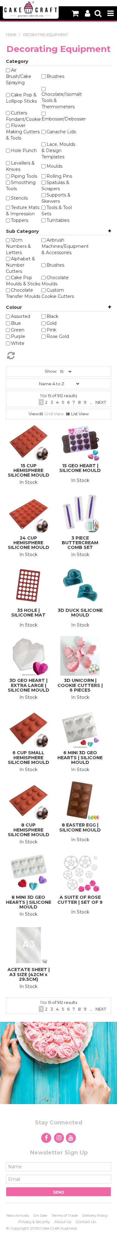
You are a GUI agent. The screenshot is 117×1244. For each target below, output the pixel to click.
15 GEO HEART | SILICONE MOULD (80, 468)
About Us (62, 1221)
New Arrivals (18, 1215)
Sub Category (22, 231)
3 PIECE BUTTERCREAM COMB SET (80, 542)
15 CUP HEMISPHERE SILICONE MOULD (28, 470)
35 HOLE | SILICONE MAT (28, 612)
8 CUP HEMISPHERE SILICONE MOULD (28, 829)
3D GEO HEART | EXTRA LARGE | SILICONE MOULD (28, 685)
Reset (55, 355)
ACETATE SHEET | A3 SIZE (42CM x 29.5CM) (28, 974)
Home (11, 35)
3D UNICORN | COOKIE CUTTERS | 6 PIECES (80, 685)
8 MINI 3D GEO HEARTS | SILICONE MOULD (28, 902)
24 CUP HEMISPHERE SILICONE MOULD (28, 542)
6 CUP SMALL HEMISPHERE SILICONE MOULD (28, 757)
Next (100, 402)
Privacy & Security (34, 1221)
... (91, 402)
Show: (51, 371)
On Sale (40, 1215)
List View (80, 413)
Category (17, 61)
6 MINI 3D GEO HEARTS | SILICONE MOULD (80, 757)
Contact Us (85, 1221)
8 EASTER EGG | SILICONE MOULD (80, 827)
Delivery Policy (95, 1215)
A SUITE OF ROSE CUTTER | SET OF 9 (80, 899)
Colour (14, 307)
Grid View (54, 413)
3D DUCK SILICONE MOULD (80, 612)
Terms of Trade (64, 1215)
